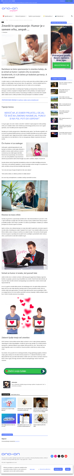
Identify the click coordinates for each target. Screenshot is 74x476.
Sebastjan (5, 32)
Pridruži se (62, 1)
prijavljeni (17, 441)
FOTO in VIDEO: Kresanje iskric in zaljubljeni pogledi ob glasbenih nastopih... (65, 127)
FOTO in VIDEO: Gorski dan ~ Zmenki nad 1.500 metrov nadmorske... (64, 112)
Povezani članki (5, 394)
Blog (2, 22)
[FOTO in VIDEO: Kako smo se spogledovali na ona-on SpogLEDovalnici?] (54, 91)
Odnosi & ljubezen (20, 16)
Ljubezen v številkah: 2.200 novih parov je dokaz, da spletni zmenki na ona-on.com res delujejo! (40, 410)
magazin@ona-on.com (11, 462)
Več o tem (32, 469)
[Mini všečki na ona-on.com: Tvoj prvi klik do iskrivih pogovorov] (24, 419)
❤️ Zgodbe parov (7, 16)
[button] (71, 16)
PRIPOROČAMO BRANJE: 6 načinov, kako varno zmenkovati (20, 100)
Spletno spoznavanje (34, 16)
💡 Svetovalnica (47, 16)
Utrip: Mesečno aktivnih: (8, 1)
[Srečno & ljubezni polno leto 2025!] (40, 419)
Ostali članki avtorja (15, 394)
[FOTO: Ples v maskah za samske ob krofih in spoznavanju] (54, 84)
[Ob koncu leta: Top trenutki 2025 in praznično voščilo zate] (24, 403)
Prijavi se (69, 1)
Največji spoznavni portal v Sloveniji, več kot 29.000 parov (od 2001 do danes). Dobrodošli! (20, 2)
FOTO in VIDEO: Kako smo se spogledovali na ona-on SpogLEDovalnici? (64, 91)
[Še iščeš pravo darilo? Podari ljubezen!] (9, 403)
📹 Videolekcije (59, 16)
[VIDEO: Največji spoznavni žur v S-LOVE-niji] (54, 120)
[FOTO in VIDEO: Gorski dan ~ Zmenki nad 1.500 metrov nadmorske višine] (54, 112)
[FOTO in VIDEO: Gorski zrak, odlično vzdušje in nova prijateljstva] (54, 99)
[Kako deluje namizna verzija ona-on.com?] (9, 419)
